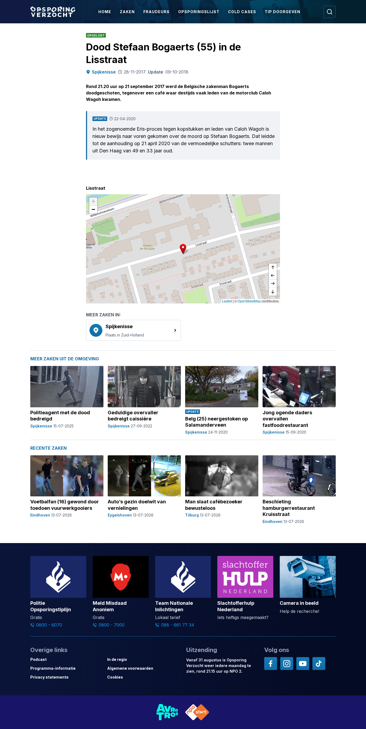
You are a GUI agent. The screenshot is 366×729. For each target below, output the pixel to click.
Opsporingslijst (198, 11)
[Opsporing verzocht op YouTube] (302, 663)
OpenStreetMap (249, 301)
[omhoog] (273, 267)
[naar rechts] (273, 284)
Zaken (127, 11)
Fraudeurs (156, 11)
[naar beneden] (273, 292)
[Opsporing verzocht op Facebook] (270, 663)
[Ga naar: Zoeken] (329, 12)
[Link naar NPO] (197, 712)
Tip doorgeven (282, 11)
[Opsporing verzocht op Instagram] (286, 663)
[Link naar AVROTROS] (167, 712)
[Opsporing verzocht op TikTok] (318, 663)
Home (104, 11)
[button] (183, 249)
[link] (133, 330)
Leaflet (227, 301)
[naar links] (273, 276)
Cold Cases (242, 11)
